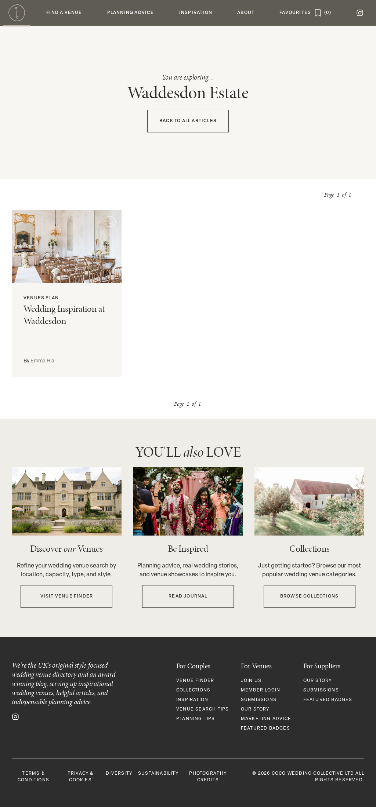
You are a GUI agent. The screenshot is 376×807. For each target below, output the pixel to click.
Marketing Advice (266, 719)
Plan (52, 298)
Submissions (258, 700)
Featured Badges (265, 728)
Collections (193, 690)
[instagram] (360, 13)
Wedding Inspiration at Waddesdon (64, 314)
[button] (64, 13)
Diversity (119, 773)
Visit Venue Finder (66, 596)
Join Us (251, 681)
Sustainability (158, 773)
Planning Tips (195, 719)
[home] (17, 13)
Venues (34, 298)
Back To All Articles (188, 121)
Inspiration (192, 700)
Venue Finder (195, 681)
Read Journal (188, 596)
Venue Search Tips (202, 709)
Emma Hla (42, 361)
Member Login (260, 690)
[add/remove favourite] (110, 221)
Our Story (255, 709)
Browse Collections (309, 596)
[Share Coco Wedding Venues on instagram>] (15, 716)
